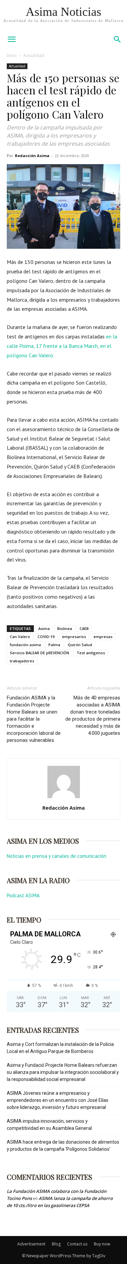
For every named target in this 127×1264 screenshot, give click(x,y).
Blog (56, 1244)
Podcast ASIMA (23, 895)
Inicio (12, 55)
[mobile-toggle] (11, 39)
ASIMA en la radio (38, 880)
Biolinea (64, 628)
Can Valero (20, 636)
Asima (44, 628)
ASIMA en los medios (43, 840)
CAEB (84, 628)
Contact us (77, 1244)
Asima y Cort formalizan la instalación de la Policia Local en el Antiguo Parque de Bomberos (60, 1048)
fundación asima (25, 644)
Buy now (102, 1244)
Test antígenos (91, 652)
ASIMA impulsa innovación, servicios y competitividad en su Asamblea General (49, 1124)
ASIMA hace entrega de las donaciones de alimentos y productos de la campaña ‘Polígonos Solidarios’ (63, 1145)
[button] (117, 39)
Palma (54, 644)
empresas (102, 636)
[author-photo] (63, 798)
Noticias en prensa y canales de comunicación (56, 856)
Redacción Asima (32, 155)
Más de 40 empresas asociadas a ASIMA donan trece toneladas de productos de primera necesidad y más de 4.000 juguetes (92, 715)
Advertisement (31, 1244)
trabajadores (22, 660)
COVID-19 (46, 636)
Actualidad (33, 55)
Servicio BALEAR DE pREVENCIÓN (39, 652)
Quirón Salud (80, 644)
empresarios (74, 636)
